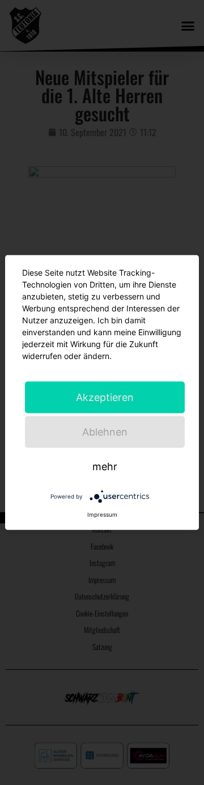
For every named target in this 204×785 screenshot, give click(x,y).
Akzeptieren (105, 397)
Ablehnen (105, 432)
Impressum (102, 514)
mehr (104, 466)
